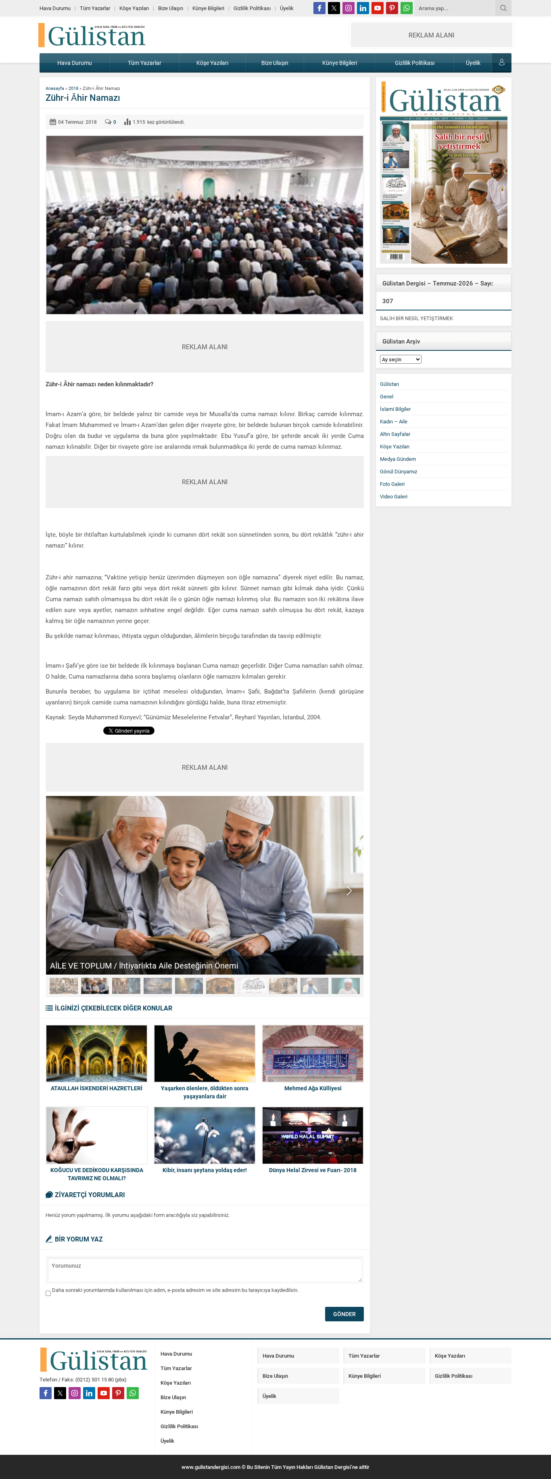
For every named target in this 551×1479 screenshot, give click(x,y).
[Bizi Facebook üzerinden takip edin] (319, 8)
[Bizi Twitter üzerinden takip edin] (334, 8)
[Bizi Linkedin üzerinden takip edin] (363, 8)
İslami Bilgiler (395, 408)
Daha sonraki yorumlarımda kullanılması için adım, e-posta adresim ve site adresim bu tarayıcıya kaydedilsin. (175, 1290)
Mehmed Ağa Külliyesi (313, 1088)
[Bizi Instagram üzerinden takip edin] (348, 8)
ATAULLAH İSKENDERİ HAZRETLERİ (96, 1088)
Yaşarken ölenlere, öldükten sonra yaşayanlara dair (204, 1092)
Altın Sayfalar (395, 433)
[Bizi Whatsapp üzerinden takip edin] (407, 8)
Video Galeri (393, 496)
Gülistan (389, 383)
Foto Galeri (392, 483)
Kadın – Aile (393, 421)
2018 (73, 88)
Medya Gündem (398, 458)
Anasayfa (55, 88)
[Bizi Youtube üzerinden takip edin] (378, 8)
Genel (386, 396)
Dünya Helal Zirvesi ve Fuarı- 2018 (313, 1170)
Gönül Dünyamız (398, 471)
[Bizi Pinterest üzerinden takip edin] (392, 8)
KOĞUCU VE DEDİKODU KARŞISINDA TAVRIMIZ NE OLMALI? (96, 1174)
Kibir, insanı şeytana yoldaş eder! (205, 1170)
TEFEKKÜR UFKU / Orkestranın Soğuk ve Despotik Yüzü (149, 965)
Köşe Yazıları (394, 446)
